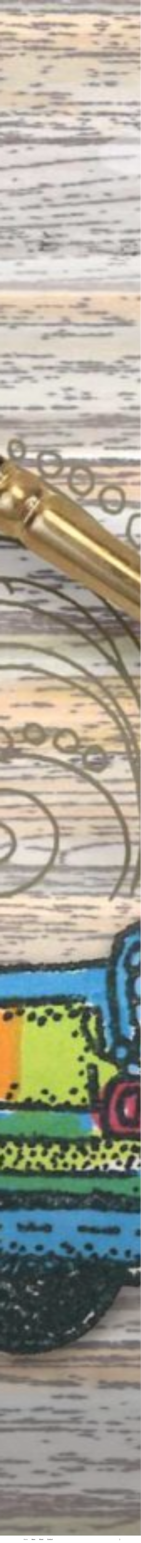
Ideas (33, 1539)
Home (26, 1539)
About (41, 1539)
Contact (50, 1539)
